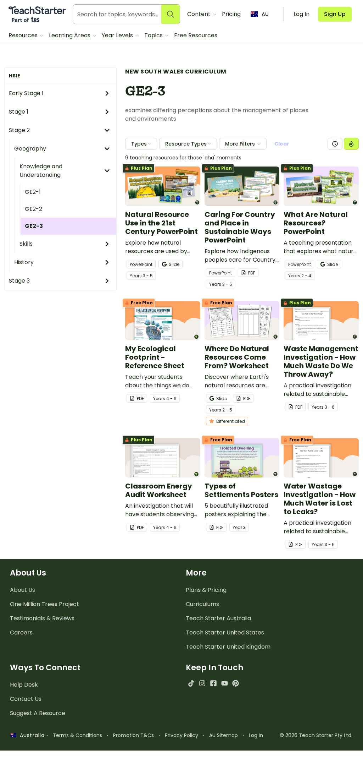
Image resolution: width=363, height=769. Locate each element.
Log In (256, 735)
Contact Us (25, 699)
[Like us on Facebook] (213, 683)
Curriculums (202, 604)
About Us (22, 590)
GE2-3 (34, 226)
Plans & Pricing (206, 590)
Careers (21, 632)
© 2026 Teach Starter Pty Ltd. (316, 735)
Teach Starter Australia (218, 618)
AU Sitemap (223, 735)
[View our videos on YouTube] (224, 683)
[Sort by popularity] (351, 144)
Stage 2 (19, 130)
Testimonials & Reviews (42, 618)
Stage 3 (19, 281)
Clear (281, 143)
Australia (30, 735)
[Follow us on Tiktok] (191, 683)
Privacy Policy (181, 735)
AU (265, 14)
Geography (30, 148)
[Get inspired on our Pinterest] (235, 683)
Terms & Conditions (77, 735)
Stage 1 (18, 112)
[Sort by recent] (335, 144)
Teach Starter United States (225, 632)
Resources (24, 35)
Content (199, 14)
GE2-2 (33, 209)
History (24, 262)
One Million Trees (44, 604)
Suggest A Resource (37, 713)
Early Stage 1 (26, 93)
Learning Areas (70, 35)
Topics (154, 35)
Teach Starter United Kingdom (228, 647)
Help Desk (24, 685)
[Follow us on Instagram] (202, 683)
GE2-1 (33, 192)
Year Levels (118, 35)
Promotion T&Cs (133, 735)
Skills (26, 244)
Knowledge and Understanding (40, 170)
